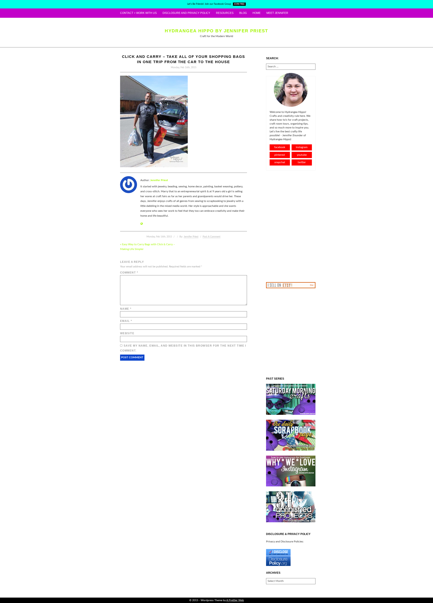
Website (127, 333)
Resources (225, 13)
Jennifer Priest (159, 180)
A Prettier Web (235, 600)
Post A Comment (211, 237)
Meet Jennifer (277, 13)
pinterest (279, 155)
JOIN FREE (239, 4)
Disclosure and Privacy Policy (186, 13)
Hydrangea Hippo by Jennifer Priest (216, 30)
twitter (302, 162)
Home (257, 13)
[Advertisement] (291, 226)
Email (126, 321)
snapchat (279, 162)
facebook (279, 147)
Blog (243, 13)
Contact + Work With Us (138, 13)
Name (125, 308)
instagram (301, 147)
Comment (129, 272)
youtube (302, 155)
